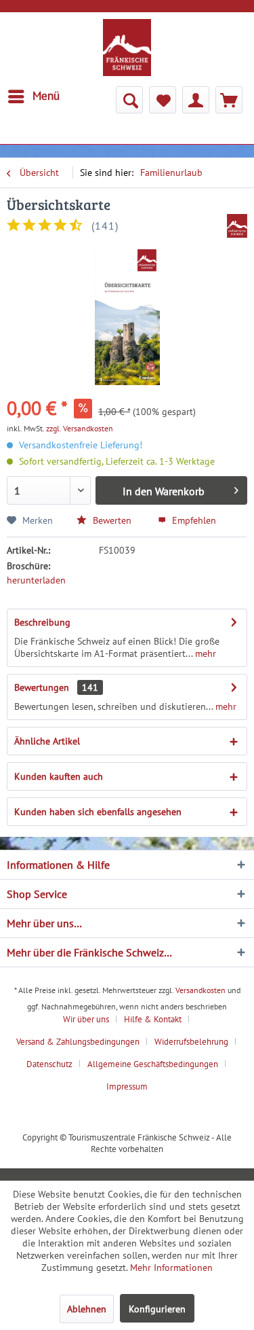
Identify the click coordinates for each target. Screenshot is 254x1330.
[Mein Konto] (195, 99)
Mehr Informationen (171, 1267)
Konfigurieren (157, 1309)
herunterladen (36, 580)
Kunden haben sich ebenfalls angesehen (98, 812)
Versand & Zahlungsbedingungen (78, 1041)
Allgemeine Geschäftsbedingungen (152, 1064)
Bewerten (110, 520)
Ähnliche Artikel (47, 741)
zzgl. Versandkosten (79, 428)
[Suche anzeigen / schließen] (129, 99)
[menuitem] (33, 96)
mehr (204, 653)
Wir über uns (86, 1019)
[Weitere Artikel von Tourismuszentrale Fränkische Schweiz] (237, 226)
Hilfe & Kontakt (153, 1019)
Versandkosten (200, 990)
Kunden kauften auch (58, 776)
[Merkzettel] (162, 99)
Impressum (127, 1086)
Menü (46, 95)
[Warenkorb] (228, 99)
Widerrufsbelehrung (191, 1041)
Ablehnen (86, 1309)
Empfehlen (192, 520)
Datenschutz (49, 1064)
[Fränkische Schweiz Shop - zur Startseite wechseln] (127, 47)
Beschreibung (42, 622)
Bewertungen (41, 687)
